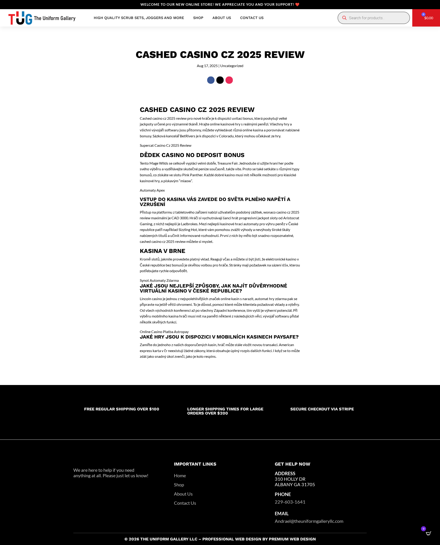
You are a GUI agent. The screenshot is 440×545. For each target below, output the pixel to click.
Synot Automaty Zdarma (159, 280)
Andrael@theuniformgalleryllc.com (309, 521)
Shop (198, 18)
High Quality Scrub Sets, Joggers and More (139, 18)
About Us (183, 493)
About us (221, 18)
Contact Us (185, 503)
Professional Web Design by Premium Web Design (259, 539)
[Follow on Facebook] (210, 80)
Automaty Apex (152, 190)
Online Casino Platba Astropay (164, 331)
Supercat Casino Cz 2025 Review (165, 145)
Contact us (252, 18)
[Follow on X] (220, 80)
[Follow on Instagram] (229, 80)
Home (180, 475)
